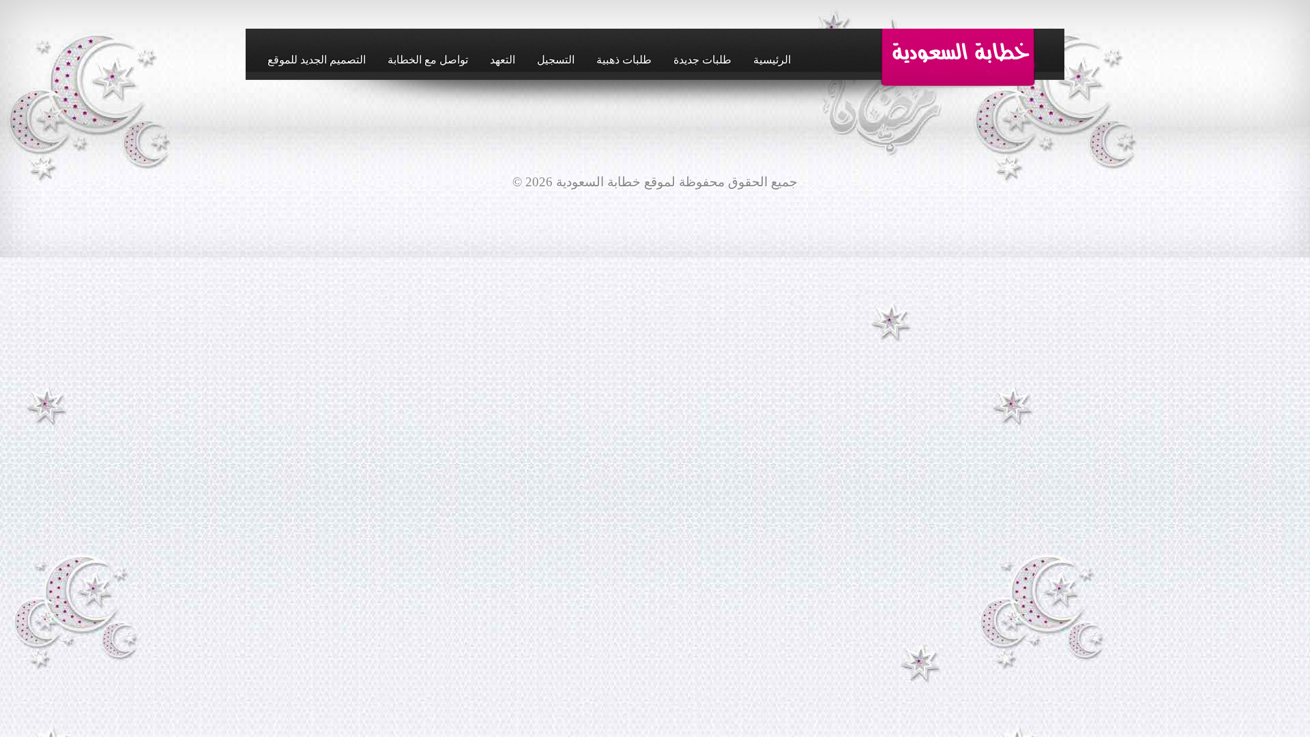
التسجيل (555, 60)
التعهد (502, 60)
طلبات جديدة (702, 60)
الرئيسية (772, 60)
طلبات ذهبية (624, 60)
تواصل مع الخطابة (428, 60)
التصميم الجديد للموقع (316, 60)
